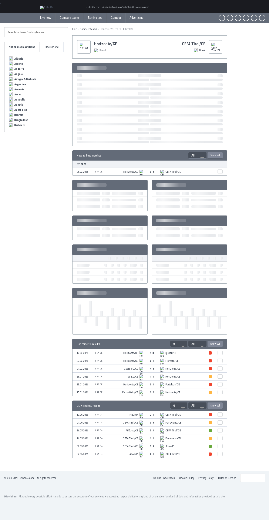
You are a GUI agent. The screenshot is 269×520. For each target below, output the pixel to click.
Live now (45, 18)
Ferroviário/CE (130, 392)
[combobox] (197, 155)
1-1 (152, 376)
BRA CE (98, 171)
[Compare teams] (220, 172)
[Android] (254, 18)
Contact (116, 18)
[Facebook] (222, 18)
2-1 (152, 414)
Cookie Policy (186, 478)
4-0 (152, 368)
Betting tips (95, 18)
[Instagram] (238, 18)
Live (74, 29)
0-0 (152, 171)
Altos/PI (169, 446)
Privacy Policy (205, 478)
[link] (150, 171)
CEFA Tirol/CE (173, 171)
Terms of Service (227, 478)
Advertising (136, 18)
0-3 (152, 430)
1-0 (152, 446)
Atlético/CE (132, 430)
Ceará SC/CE (131, 368)
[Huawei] (262, 18)
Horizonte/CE (130, 171)
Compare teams (70, 18)
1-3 (152, 353)
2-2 (152, 392)
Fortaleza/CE (172, 384)
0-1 (152, 360)
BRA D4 (98, 414)
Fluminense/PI (173, 438)
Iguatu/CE (171, 353)
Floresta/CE (171, 360)
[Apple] (246, 18)
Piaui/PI (134, 414)
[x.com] (230, 18)
